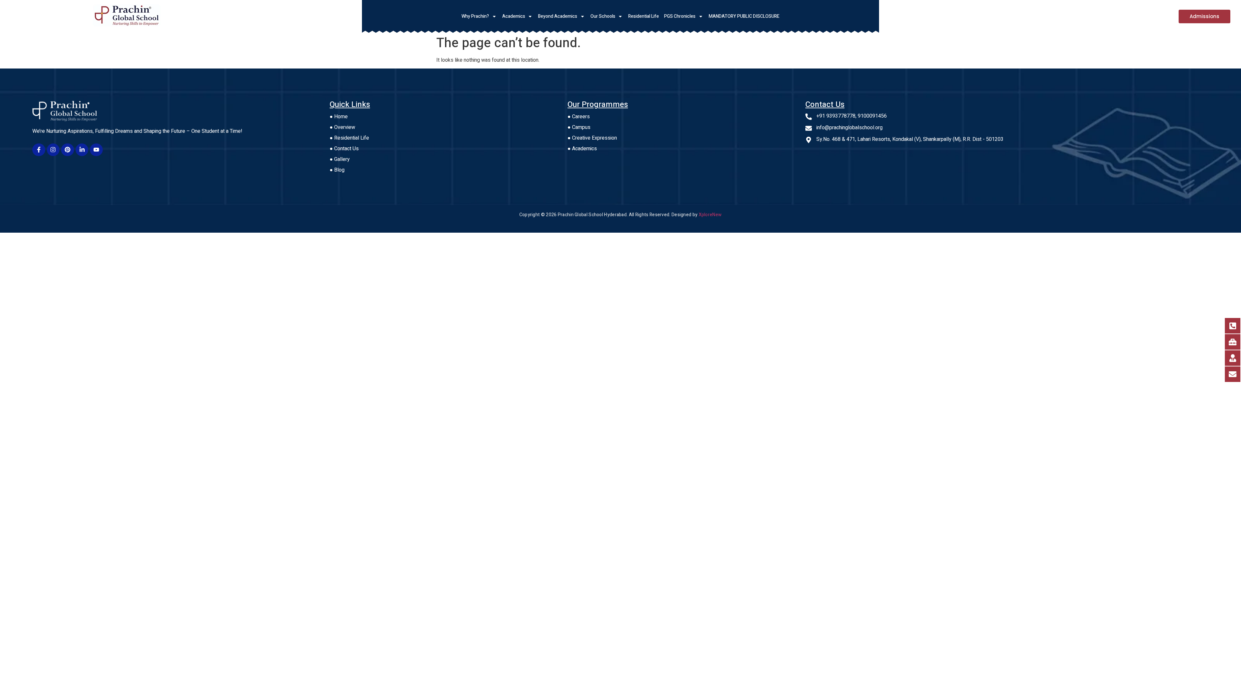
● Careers (578, 117)
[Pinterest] (67, 149)
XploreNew (710, 214)
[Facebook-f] (38, 149)
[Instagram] (53, 149)
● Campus (578, 127)
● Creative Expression (592, 138)
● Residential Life (349, 138)
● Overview (342, 127)
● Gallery (340, 159)
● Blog (337, 170)
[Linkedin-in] (82, 149)
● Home (339, 117)
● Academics (582, 149)
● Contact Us (344, 149)
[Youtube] (96, 149)
